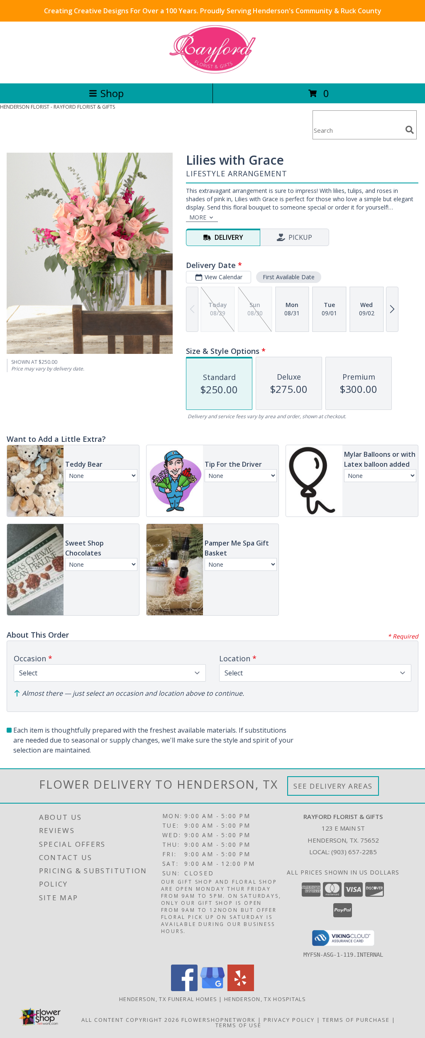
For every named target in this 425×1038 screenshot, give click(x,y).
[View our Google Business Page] (212, 989)
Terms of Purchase (356, 1019)
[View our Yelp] (240, 989)
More (197, 217)
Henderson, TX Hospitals (265, 999)
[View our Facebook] (184, 989)
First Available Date (289, 277)
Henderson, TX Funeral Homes (168, 999)
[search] (409, 129)
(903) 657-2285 (354, 852)
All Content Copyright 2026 (130, 1019)
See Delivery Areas (333, 786)
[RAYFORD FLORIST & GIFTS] (212, 71)
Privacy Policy (289, 1019)
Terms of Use (238, 1025)
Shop (112, 93)
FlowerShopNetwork (218, 1019)
